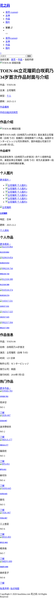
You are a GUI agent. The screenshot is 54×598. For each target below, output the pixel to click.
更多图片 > (5, 180)
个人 (9, 96)
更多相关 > (5, 244)
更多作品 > (5, 388)
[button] (27, 109)
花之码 (5, 5)
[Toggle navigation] (7, 33)
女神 (8, 15)
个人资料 (4, 230)
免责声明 (4, 588)
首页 (12, 12)
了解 (2, 413)
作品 (8, 19)
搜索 (29, 56)
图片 (8, 22)
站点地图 (14, 588)
